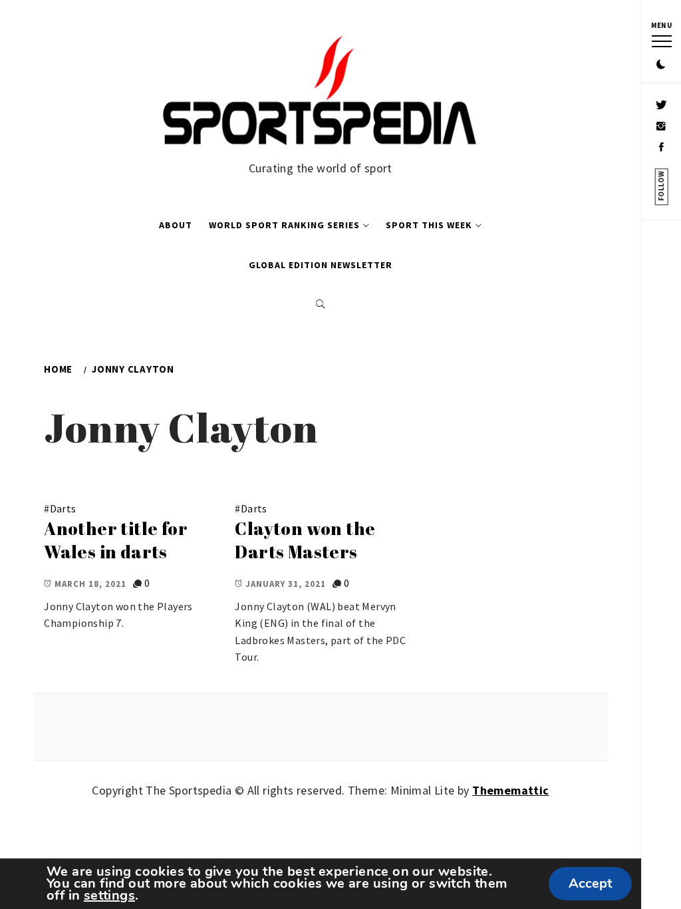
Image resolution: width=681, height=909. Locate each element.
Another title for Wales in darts (116, 540)
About (175, 225)
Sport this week (429, 225)
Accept (590, 883)
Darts (63, 508)
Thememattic (510, 790)
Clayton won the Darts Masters (305, 540)
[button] (661, 65)
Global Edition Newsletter (320, 265)
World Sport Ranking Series (284, 225)
